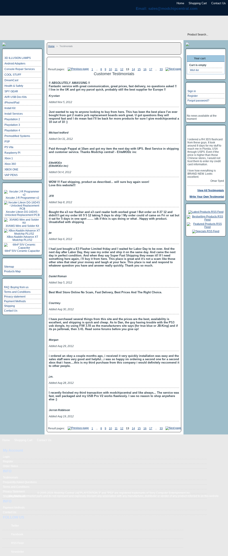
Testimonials (10, 477)
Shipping (9, 306)
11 (116, 69)
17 (150, 69)
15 (139, 69)
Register (192, 95)
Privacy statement (14, 296)
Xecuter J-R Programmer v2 (22, 197)
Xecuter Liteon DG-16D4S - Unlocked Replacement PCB (22, 213)
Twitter (15, 525)
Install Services (13, 113)
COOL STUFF (12, 74)
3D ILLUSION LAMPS (17, 58)
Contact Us (218, 3)
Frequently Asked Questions (20, 482)
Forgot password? (198, 100)
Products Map (12, 271)
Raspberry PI (12, 152)
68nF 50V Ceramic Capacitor (22, 250)
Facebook (17, 534)
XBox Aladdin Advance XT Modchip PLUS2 (22, 238)
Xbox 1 (8, 158)
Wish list (194, 70)
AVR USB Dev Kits (15, 97)
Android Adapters (14, 63)
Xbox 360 (10, 163)
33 (161, 69)
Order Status (10, 466)
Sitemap (9, 266)
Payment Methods (15, 301)
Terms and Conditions (17, 292)
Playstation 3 (12, 124)
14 (133, 69)
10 (110, 69)
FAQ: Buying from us (16, 287)
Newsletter (17, 551)
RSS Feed (17, 543)
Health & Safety (13, 85)
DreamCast (11, 80)
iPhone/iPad (11, 102)
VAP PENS (11, 175)
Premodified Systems (17, 136)
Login (6, 456)
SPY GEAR (11, 91)
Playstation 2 (12, 119)
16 (145, 69)
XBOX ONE (11, 169)
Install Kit (9, 108)
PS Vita (8, 147)
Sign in (191, 91)
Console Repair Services (19, 69)
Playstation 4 (12, 130)
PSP (7, 141)
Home (180, 3)
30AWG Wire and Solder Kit (22, 225)
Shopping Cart (198, 3)
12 (121, 69)
